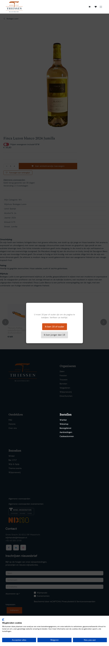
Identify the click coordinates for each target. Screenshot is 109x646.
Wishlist (63, 420)
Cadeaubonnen (67, 436)
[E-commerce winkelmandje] (89, 6)
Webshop (64, 424)
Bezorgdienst (65, 428)
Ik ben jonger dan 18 (54, 334)
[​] (95, 6)
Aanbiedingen (66, 432)
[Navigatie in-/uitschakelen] (100, 6)
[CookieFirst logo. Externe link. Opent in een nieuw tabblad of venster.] (3, 619)
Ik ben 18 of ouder (54, 326)
